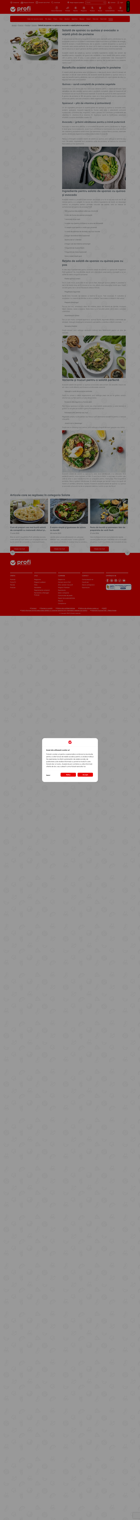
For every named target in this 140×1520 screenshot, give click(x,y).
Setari (48, 775)
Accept (85, 775)
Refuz (68, 775)
